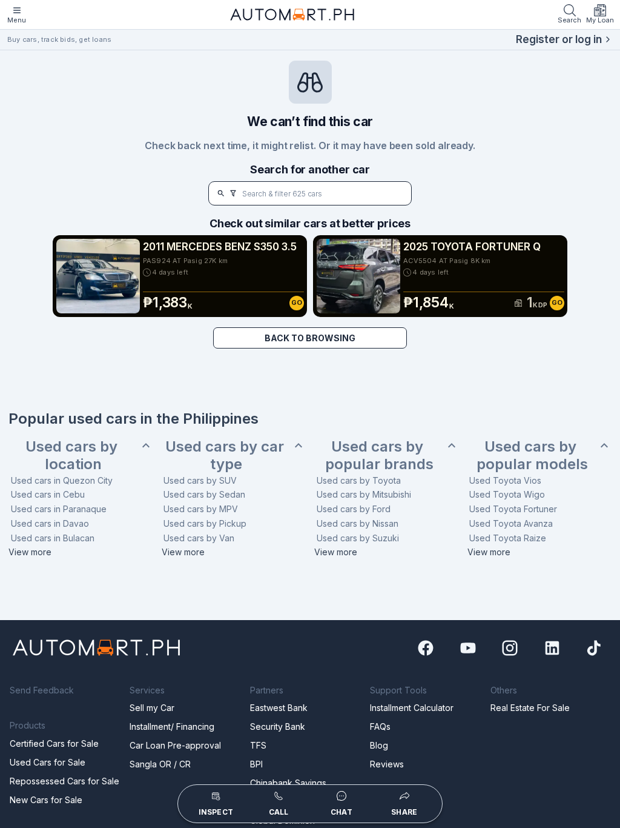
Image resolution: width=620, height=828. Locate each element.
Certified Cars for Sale (54, 743)
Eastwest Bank (279, 708)
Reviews (387, 764)
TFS (258, 745)
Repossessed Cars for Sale (64, 781)
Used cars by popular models (532, 455)
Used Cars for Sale (47, 762)
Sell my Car (152, 708)
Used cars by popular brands (379, 455)
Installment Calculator (411, 708)
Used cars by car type (226, 455)
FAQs (380, 726)
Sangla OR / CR (160, 764)
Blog (379, 745)
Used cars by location (73, 455)
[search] (221, 193)
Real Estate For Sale (530, 708)
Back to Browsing (310, 338)
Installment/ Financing (172, 726)
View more (29, 552)
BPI (256, 764)
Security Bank (277, 726)
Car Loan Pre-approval (175, 745)
